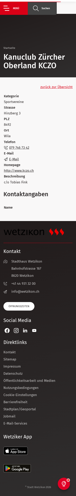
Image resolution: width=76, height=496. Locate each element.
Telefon (9, 142)
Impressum (12, 366)
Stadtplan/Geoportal (19, 409)
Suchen (46, 8)
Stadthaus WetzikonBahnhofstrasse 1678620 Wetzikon (26, 268)
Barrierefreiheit (15, 402)
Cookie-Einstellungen (20, 395)
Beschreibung (14, 176)
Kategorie (11, 96)
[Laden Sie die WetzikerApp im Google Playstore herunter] (17, 471)
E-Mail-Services (15, 423)
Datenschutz (12, 373)
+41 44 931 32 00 (23, 283)
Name (8, 207)
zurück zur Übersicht (56, 87)
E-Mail (9, 153)
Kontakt (9, 352)
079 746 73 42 (19, 148)
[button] (15, 8)
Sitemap (9, 359)
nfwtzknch (25, 291)
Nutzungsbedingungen (21, 388)
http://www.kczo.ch (19, 171)
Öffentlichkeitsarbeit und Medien (29, 381)
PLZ (7, 119)
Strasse (9, 107)
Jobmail (9, 416)
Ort (6, 130)
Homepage (12, 165)
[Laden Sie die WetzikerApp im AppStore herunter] (15, 454)
